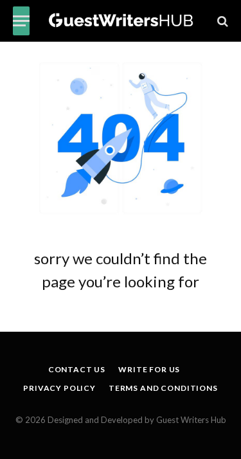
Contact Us (76, 369)
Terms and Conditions (163, 388)
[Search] (221, 20)
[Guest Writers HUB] (121, 21)
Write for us (149, 369)
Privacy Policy (59, 388)
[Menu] (21, 20)
